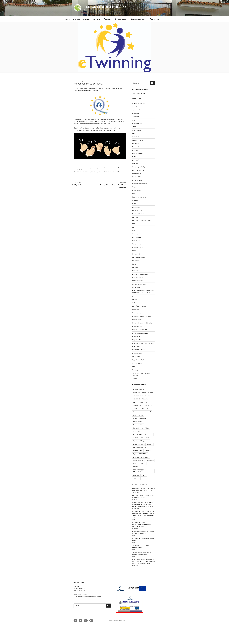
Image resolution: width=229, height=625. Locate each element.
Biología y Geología (137, 153)
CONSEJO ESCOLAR (138, 170)
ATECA (134, 133)
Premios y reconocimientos (140, 313)
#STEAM (150, 392)
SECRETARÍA (136, 356)
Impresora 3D (136, 254)
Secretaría (108, 19)
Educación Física (137, 180)
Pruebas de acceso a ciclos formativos (143, 343)
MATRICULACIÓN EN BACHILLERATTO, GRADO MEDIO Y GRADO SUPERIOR (142, 524)
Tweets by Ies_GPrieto (138, 93)
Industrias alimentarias (139, 447)
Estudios (87, 19)
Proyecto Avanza (137, 319)
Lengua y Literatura (137, 277)
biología (149, 412)
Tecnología (135, 370)
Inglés (117, 168)
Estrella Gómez (96, 81)
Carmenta (135, 163)
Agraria (134, 120)
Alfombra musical (137, 123)
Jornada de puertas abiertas (141, 457)
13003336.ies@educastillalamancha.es (89, 596)
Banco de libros (136, 147)
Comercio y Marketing (138, 167)
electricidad (136, 431)
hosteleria (150, 444)
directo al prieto (137, 421)
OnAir (134, 303)
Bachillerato (135, 143)
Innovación (135, 271)
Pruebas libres (136, 346)
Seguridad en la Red (138, 360)
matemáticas (150, 460)
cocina (141, 415)
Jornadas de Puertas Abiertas (140, 274)
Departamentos (136, 173)
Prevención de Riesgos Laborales (141, 316)
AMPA (134, 126)
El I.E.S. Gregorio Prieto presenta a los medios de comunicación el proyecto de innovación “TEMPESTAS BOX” (143, 561)
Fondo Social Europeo (138, 214)
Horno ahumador (137, 244)
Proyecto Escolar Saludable (140, 329)
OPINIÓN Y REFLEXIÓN (139, 306)
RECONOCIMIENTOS (138, 350)
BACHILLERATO (145, 408)
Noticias (77, 19)
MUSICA (135, 463)
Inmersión (135, 267)
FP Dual (134, 224)
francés (94, 172)
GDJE (133, 230)
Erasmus (134, 193)
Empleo (134, 187)
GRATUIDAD (136, 240)
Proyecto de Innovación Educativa (142, 323)
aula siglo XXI (136, 136)
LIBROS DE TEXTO (137, 281)
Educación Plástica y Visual (141, 428)
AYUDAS (135, 408)
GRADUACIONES (137, 237)
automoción (148, 405)
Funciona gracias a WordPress (116, 620)
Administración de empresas (141, 396)
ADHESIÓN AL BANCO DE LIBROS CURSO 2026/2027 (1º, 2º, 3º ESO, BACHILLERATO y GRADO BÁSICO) (142, 504)
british (79, 172)
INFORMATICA (137, 450)
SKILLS (134, 366)
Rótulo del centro (137, 353)
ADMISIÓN (135, 113)
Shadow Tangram (137, 363)
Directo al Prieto (137, 177)
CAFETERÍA (135, 160)
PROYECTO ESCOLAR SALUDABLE (139, 471)
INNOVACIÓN (143, 454)
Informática (135, 260)
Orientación (135, 309)
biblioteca (142, 412)
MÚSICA (143, 463)
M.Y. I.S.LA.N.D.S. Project (139, 284)
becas (135, 412)
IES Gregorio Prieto (105, 7)
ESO (142, 437)
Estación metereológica (139, 197)
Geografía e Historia (106, 168)
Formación (135, 217)
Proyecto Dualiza (137, 326)
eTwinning (87, 168)
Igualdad (134, 250)
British (79, 168)
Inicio (68, 19)
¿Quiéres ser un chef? (138, 103)
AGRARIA (145, 399)
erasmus (135, 437)
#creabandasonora (138, 389)
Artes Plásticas (136, 130)
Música (79, 169)
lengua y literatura (138, 460)
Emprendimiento (137, 190)
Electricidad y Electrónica (139, 183)
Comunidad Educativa (138, 19)
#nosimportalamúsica (139, 392)
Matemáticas (136, 287)
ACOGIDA (135, 106)
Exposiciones (136, 207)
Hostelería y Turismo (138, 247)
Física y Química (137, 210)
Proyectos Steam (137, 336)
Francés (94, 168)
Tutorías (134, 378)
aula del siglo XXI (138, 405)
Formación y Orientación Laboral (141, 220)
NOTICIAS (136, 466)
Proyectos (97, 19)
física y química (144, 441)
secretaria (136, 475)
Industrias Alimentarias (138, 257)
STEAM (143, 475)
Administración (136, 110)
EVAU (134, 203)
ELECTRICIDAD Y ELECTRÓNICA (143, 434)
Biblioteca (135, 150)
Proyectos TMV (136, 340)
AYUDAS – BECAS (137, 140)
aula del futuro (144, 402)
